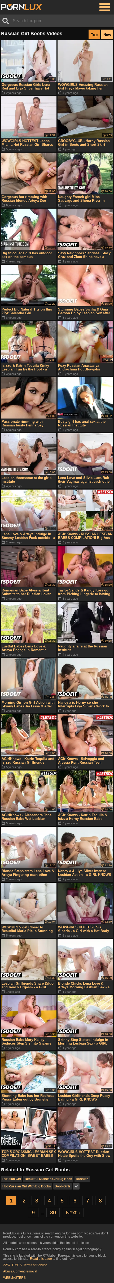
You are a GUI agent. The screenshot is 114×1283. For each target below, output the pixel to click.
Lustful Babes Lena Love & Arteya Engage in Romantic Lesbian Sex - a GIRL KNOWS (26, 648)
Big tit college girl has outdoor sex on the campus (27, 255)
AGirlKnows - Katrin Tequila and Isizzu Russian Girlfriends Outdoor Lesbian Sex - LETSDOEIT (28, 761)
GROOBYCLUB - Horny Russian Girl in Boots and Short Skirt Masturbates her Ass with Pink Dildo (84, 143)
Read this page (41, 1259)
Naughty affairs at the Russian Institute (82, 648)
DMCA (17, 1265)
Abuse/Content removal (20, 1271)
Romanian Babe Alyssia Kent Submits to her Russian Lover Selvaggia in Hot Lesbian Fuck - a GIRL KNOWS (28, 592)
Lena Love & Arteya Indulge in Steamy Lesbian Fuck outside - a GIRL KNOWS (28, 536)
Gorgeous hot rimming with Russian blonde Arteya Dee (24, 199)
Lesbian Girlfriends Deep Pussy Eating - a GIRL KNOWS (84, 1097)
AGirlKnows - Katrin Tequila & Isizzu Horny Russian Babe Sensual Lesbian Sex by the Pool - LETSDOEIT (85, 817)
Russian (82, 1179)
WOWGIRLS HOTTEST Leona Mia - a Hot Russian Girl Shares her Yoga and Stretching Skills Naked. (27, 143)
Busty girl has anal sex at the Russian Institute (82, 423)
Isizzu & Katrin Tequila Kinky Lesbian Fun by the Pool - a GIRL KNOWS (25, 368)
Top (94, 34)
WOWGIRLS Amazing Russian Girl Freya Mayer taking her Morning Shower (83, 87)
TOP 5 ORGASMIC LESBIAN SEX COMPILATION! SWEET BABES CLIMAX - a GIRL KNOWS (29, 1154)
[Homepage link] (21, 7)
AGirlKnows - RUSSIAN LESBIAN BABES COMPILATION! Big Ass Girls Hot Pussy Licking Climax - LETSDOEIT (85, 536)
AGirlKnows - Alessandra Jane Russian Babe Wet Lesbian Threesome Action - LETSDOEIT (28, 817)
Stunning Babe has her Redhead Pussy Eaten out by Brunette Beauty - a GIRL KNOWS (28, 1098)
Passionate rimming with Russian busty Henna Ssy (22, 423)
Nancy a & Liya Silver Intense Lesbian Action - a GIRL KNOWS (84, 873)
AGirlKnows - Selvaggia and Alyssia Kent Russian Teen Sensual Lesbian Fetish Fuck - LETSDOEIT (83, 761)
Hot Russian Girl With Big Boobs (26, 1186)
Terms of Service (35, 1265)
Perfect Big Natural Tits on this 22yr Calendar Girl (27, 311)
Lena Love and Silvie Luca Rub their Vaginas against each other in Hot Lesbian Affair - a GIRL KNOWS (84, 480)
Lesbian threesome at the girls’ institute (27, 479)
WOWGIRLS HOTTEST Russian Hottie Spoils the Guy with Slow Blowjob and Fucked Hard (84, 1154)
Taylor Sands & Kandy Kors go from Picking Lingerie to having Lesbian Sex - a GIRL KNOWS (84, 592)
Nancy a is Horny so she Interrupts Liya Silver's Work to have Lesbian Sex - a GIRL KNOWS (83, 704)
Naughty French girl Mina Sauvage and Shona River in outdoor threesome (81, 199)
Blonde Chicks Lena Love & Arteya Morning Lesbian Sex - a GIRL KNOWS (83, 985)
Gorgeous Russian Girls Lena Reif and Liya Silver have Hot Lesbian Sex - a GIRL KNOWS (26, 87)
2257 (7, 1265)
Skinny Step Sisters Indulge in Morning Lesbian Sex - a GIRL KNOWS (83, 1042)
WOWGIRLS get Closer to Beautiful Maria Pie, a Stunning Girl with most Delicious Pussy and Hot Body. (27, 929)
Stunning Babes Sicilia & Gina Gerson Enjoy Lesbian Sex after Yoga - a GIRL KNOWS (84, 311)
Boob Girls (63, 1186)
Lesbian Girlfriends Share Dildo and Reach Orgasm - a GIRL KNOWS (28, 985)
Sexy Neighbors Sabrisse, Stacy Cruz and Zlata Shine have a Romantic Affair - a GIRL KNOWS (85, 255)
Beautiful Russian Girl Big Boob (48, 1179)
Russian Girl (11, 1179)
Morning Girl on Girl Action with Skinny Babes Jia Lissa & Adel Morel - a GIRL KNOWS (28, 704)
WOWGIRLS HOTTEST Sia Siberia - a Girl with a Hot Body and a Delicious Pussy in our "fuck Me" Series (83, 929)
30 (53, 1212)
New (107, 34)
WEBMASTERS (14, 1278)
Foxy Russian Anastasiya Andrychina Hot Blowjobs (79, 367)
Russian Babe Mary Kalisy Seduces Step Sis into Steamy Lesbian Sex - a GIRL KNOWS (26, 1042)
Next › (73, 1212)
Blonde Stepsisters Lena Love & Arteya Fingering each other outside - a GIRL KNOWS (28, 873)
